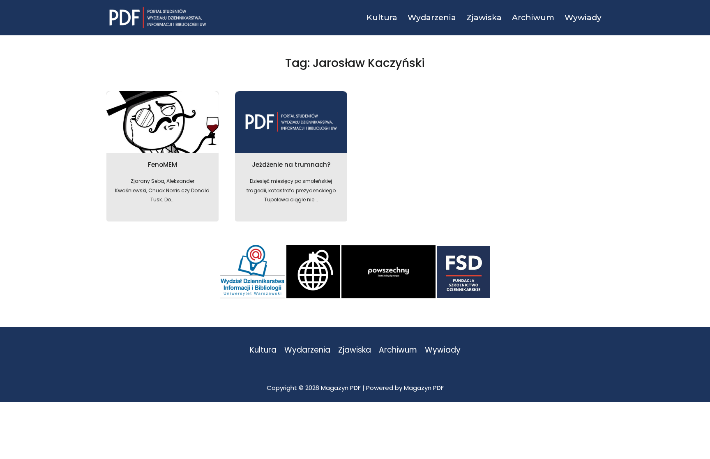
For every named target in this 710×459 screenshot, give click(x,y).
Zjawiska (354, 350)
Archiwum (398, 350)
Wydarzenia (307, 350)
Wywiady (443, 350)
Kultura (263, 350)
